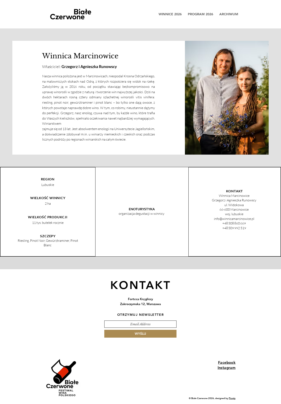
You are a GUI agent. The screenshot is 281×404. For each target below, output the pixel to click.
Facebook (227, 362)
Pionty (232, 398)
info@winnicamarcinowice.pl (234, 219)
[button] (228, 14)
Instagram (227, 367)
